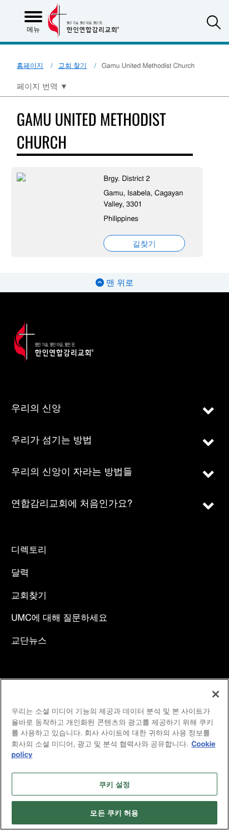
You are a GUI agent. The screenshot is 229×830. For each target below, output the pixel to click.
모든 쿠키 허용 (114, 812)
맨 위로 (118, 282)
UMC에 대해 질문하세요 (59, 617)
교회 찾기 (72, 65)
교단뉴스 (29, 640)
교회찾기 (29, 595)
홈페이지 (30, 65)
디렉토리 (29, 550)
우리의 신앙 (36, 407)
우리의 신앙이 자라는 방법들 (71, 471)
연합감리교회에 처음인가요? (71, 502)
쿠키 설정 (115, 784)
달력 (20, 572)
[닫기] (215, 694)
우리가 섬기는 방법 (51, 439)
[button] (214, 22)
